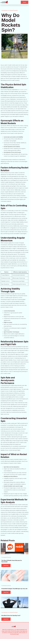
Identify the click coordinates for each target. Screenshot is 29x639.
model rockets (23, 89)
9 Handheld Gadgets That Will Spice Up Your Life (14, 588)
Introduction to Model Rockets (9, 10)
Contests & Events (6, 557)
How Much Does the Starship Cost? (10, 615)
